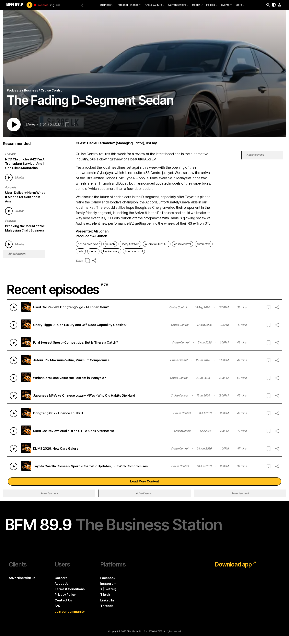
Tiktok (105, 595)
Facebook (107, 578)
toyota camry (111, 251)
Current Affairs (177, 4)
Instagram (108, 584)
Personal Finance (128, 4)
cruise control (182, 244)
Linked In (107, 600)
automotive (203, 244)
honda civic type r (89, 244)
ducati (93, 251)
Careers (61, 578)
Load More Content (144, 481)
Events (225, 4)
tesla (81, 251)
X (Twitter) (108, 589)
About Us (61, 584)
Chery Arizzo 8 (130, 244)
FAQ (58, 606)
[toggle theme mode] (274, 5)
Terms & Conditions (70, 589)
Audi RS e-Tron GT (156, 244)
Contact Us (63, 600)
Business (105, 4)
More (239, 4)
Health (196, 4)
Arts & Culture (153, 4)
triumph (110, 244)
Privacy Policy (65, 595)
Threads (106, 606)
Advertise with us (22, 578)
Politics (210, 4)
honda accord (134, 251)
